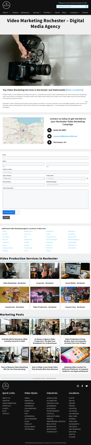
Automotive (52, 401)
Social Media (30, 426)
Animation (29, 401)
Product (28, 424)
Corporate (29, 406)
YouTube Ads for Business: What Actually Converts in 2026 (14, 340)
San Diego (73, 426)
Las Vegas (73, 411)
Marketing (25, 12)
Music (27, 421)
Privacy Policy (48, 442)
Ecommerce (51, 406)
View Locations (74, 89)
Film (26, 413)
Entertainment (53, 411)
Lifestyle (50, 413)
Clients (57, 12)
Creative (15, 12)
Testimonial (30, 429)
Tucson (72, 437)
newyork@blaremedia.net (65, 136)
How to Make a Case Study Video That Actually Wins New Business (45, 368)
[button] (23, 130)
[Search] (86, 6)
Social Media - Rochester (75, 283)
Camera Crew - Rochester (75, 307)
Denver (72, 403)
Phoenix (72, 419)
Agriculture (52, 398)
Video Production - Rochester (45, 307)
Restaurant (52, 429)
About (5, 12)
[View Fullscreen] (4, 119)
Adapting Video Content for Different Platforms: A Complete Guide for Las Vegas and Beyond (75, 369)
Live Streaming (31, 419)
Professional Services (56, 421)
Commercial (30, 403)
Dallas (71, 401)
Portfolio (47, 12)
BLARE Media (4, 378)
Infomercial (30, 416)
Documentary (30, 408)
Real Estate (51, 424)
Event (27, 411)
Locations (74, 12)
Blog (64, 12)
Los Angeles (74, 413)
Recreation (51, 426)
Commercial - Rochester (14, 307)
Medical (50, 419)
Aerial (27, 398)
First (4, 166)
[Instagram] (78, 386)
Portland (73, 421)
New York (73, 416)
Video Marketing (20, 378)
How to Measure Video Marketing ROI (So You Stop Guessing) (14, 368)
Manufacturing (53, 416)
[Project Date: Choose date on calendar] (87, 178)
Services (36, 12)
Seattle (72, 434)
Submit (6, 217)
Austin (71, 398)
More (86, 101)
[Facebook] (82, 386)
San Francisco (75, 429)
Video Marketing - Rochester (14, 283)
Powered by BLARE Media (59, 442)
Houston (72, 408)
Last (47, 166)
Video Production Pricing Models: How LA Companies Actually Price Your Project (75, 341)
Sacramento (74, 424)
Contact (85, 12)
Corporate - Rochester (45, 283)
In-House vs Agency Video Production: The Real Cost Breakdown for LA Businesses (45, 341)
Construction (53, 403)
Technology (52, 432)
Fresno (72, 406)
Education (51, 408)
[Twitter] (87, 386)
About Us (6, 398)
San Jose (72, 432)
